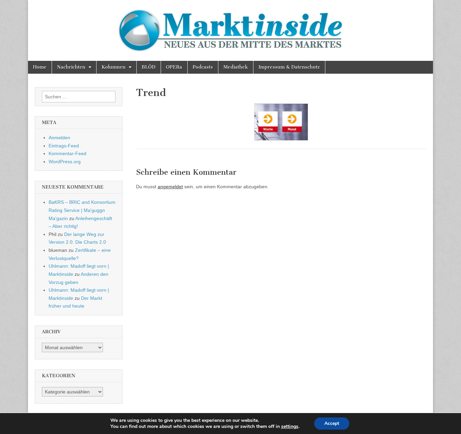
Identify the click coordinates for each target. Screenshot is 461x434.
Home (40, 67)
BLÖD (149, 67)
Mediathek (235, 67)
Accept (331, 423)
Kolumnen (114, 67)
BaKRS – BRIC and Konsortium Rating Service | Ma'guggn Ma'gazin (82, 210)
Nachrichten (71, 67)
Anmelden (59, 137)
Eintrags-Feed (64, 145)
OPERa (174, 67)
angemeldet (170, 186)
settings (289, 427)
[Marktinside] (230, 30)
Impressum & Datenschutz (289, 67)
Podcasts (203, 67)
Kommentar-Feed (67, 153)
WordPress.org (65, 161)
